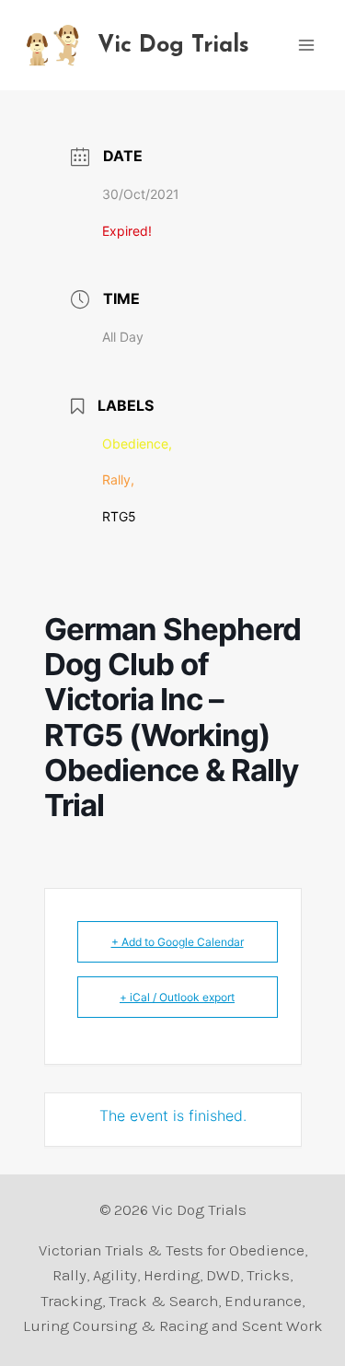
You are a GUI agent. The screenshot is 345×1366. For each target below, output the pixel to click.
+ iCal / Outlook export (177, 997)
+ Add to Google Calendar (177, 942)
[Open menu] (306, 44)
